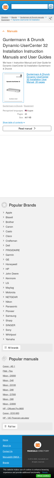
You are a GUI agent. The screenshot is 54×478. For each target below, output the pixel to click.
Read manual (26, 128)
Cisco (8, 236)
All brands (12, 347)
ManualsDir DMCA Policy (12, 457)
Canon (9, 226)
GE (7, 259)
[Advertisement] (27, 166)
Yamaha (10, 339)
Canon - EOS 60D (11, 413)
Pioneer (9, 311)
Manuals (11, 31)
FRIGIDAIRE (12, 250)
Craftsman (11, 240)
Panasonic (11, 306)
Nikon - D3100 (9, 385)
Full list (11, 426)
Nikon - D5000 (9, 375)
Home (5, 440)
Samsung (10, 315)
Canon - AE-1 (9, 366)
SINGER (10, 325)
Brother (9, 222)
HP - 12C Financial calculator (16, 417)
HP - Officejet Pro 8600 (13, 408)
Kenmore (10, 278)
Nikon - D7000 (9, 394)
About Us (7, 445)
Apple (8, 212)
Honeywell (11, 264)
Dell (7, 245)
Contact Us (7, 451)
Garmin (9, 254)
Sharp (8, 320)
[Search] (50, 6)
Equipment (29, 105)
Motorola (10, 292)
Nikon (8, 301)
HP (7, 269)
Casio (8, 231)
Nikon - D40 (8, 380)
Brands (6, 462)
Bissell (9, 217)
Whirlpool (10, 334)
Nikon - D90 (8, 389)
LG (7, 283)
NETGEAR (11, 297)
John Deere (12, 273)
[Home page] (5, 7)
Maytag (9, 287)
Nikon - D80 (8, 399)
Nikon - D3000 (9, 403)
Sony (8, 329)
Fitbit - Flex (8, 370)
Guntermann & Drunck (12, 105)
